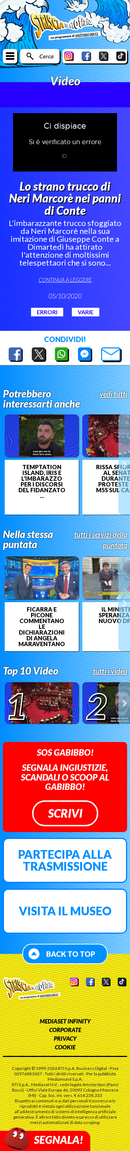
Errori (47, 311)
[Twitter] (103, 56)
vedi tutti (113, 394)
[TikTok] (121, 56)
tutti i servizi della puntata (100, 540)
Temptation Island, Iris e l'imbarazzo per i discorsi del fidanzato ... (41, 481)
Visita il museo (65, 911)
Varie (86, 311)
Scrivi (65, 813)
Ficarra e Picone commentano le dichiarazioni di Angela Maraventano (41, 626)
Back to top (70, 954)
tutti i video (110, 671)
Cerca (46, 56)
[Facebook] (86, 56)
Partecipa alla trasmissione (65, 860)
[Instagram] (69, 56)
